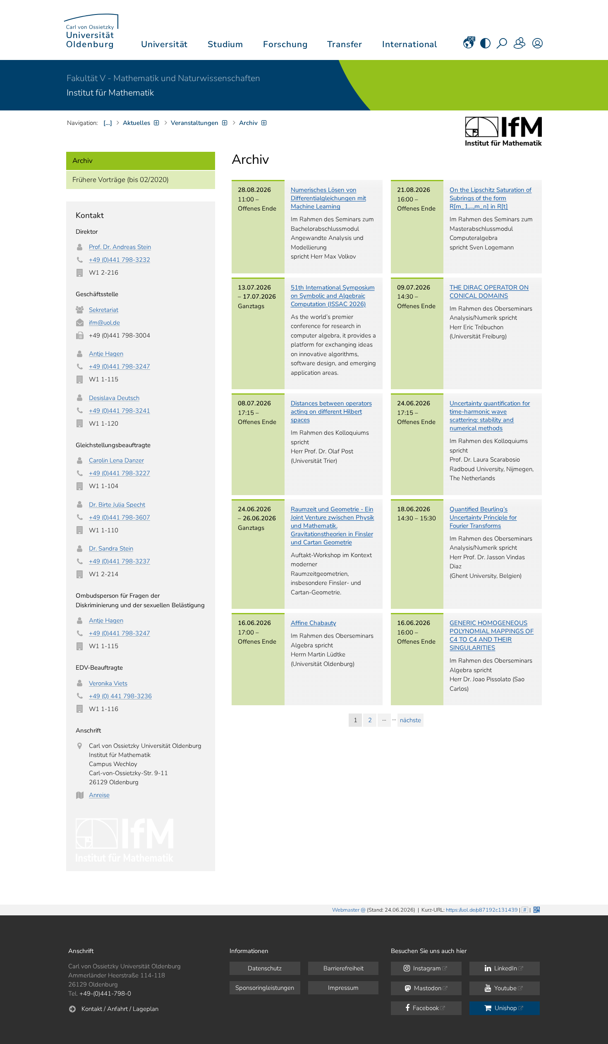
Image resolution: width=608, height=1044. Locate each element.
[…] (107, 123)
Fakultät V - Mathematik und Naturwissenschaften (163, 78)
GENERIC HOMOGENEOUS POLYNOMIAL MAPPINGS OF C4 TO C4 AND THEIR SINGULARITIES (492, 635)
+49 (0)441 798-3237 (119, 561)
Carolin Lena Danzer (116, 460)
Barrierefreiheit (343, 968)
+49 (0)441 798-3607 (119, 517)
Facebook (425, 1008)
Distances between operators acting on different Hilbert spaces (331, 411)
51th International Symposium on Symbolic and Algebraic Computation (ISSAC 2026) (333, 295)
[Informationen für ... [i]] (520, 46)
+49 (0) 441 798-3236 (120, 696)
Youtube (505, 988)
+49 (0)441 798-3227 (119, 473)
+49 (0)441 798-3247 (119, 366)
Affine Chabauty (313, 623)
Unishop (505, 1008)
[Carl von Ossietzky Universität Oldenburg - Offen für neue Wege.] (91, 30)
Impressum (343, 988)
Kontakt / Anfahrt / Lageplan (119, 1009)
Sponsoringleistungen (264, 988)
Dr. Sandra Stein (111, 548)
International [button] (409, 44)
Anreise (99, 795)
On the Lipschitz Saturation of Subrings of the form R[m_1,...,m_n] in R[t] (490, 198)
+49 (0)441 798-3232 (119, 260)
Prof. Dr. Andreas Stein (120, 247)
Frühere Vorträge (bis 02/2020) (120, 179)
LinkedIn (505, 968)
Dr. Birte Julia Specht (117, 504)
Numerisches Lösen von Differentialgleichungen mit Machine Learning (328, 198)
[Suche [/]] (502, 46)
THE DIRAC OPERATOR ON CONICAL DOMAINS (489, 291)
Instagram (426, 968)
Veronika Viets (108, 683)
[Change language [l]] (468, 46)
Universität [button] (164, 44)
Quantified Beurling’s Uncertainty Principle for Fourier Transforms (483, 517)
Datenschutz (265, 968)
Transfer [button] (344, 44)
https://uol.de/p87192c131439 (482, 910)
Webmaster (345, 910)
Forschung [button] (285, 44)
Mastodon (426, 988)
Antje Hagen (106, 354)
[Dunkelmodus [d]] (485, 46)
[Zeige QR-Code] (536, 909)
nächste (410, 720)
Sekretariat (103, 310)
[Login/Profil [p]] (537, 46)
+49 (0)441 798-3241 (119, 411)
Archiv (82, 160)
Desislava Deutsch (114, 398)
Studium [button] (225, 44)
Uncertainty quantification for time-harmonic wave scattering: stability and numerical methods (490, 415)
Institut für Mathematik (110, 92)
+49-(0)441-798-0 (105, 993)
